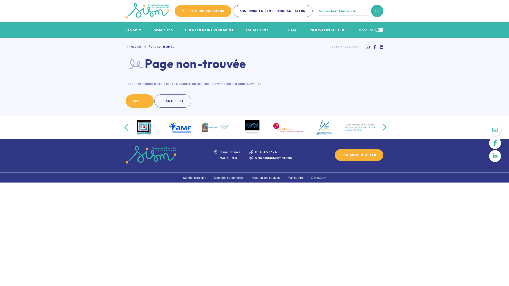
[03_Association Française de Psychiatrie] (144, 127)
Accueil (136, 46)
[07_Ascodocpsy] (288, 127)
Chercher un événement (209, 30)
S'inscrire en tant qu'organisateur (272, 11)
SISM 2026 (163, 30)
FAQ (292, 30)
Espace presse (260, 30)
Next (380, 127)
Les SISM (134, 30)
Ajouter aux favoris (334, 19)
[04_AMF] (180, 127)
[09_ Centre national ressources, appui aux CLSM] (360, 127)
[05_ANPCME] (216, 127)
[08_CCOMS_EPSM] (324, 127)
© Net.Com (318, 177)
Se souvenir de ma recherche (341, 19)
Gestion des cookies (266, 177)
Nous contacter (327, 30)
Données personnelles (229, 177)
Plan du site (172, 101)
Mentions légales (194, 177)
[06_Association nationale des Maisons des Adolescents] (252, 127)
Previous (123, 127)
